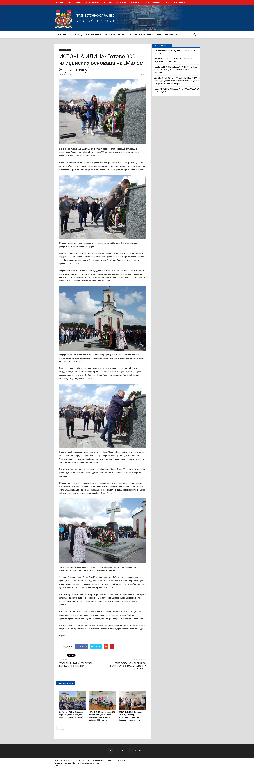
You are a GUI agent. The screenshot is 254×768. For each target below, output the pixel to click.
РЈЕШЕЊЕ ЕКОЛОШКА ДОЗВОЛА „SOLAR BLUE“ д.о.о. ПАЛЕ (175, 52)
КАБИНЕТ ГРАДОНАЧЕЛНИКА (87, 2)
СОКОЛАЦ (77, 34)
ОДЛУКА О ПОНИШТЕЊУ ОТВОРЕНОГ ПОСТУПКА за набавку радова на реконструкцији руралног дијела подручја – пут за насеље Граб (177, 81)
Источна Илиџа (65, 50)
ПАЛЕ (159, 34)
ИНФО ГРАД (63, 34)
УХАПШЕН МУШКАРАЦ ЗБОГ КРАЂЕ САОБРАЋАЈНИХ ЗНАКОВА (75, 664)
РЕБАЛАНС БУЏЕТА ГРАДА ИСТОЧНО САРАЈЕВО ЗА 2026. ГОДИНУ (176, 90)
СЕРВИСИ (145, 2)
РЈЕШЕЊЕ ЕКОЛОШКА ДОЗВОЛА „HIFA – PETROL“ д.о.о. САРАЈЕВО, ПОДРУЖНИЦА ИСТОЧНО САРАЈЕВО (176, 70)
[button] (194, 34)
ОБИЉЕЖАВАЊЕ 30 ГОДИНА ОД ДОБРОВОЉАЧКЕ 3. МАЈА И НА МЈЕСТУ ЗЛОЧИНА (127, 666)
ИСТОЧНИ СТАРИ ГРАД (115, 34)
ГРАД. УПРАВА (120, 2)
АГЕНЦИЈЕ (167, 2)
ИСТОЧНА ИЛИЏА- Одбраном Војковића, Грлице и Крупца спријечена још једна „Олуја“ (71, 714)
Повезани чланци (65, 683)
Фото (179, 34)
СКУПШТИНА (107, 2)
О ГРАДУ (70, 2)
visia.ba (68, 765)
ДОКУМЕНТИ (134, 2)
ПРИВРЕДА (156, 2)
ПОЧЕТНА (60, 2)
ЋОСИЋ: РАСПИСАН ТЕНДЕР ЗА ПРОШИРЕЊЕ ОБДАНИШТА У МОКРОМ (174, 60)
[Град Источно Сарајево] (127, 18)
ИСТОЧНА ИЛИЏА (93, 34)
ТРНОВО (169, 34)
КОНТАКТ (183, 2)
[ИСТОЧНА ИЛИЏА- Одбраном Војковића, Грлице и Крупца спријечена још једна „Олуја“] (72, 700)
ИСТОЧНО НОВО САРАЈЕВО (141, 34)
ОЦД (175, 2)
